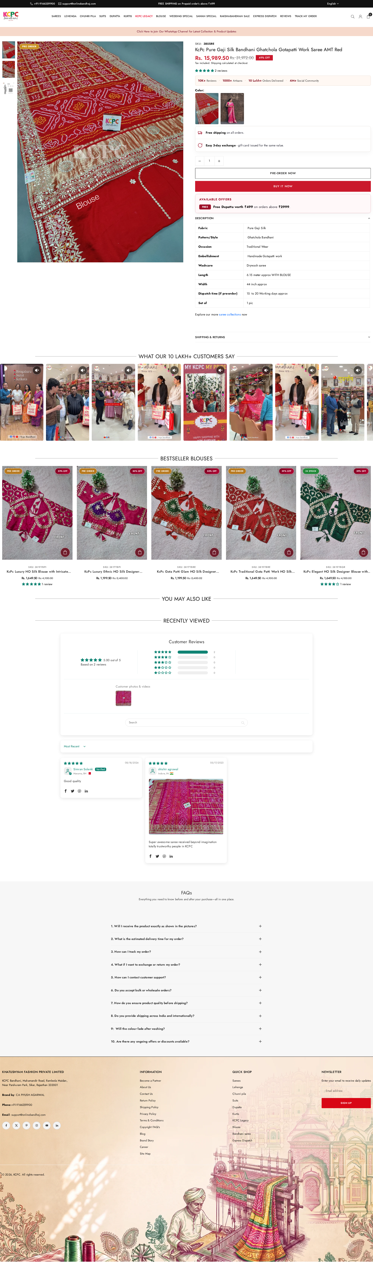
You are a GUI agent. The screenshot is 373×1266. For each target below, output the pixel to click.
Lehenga (70, 16)
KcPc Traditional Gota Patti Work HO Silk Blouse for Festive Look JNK (261, 571)
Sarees (56, 16)
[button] (173, 152)
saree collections (230, 314)
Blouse (161, 16)
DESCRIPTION (204, 218)
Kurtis (128, 16)
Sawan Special (206, 16)
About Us (145, 1087)
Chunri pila (88, 16)
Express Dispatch (265, 16)
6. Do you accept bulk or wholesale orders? (141, 990)
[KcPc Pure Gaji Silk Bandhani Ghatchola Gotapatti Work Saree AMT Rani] (232, 108)
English (331, 3)
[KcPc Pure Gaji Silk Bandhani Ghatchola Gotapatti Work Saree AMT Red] (207, 108)
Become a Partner (150, 1081)
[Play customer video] (21, 402)
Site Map (145, 1154)
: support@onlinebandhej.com (28, 1115)
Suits (102, 16)
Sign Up (346, 1103)
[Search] (353, 16)
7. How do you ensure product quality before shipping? (149, 1003)
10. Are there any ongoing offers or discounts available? (150, 1041)
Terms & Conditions (151, 1120)
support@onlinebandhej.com (79, 3)
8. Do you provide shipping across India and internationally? (152, 1016)
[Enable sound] (37, 370)
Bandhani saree (241, 1134)
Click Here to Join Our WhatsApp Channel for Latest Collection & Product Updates (186, 31)
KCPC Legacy (144, 16)
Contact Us (146, 1094)
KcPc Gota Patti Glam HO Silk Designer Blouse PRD (186, 571)
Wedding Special (181, 16)
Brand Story (147, 1140)
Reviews (285, 16)
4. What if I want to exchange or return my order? (145, 964)
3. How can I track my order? (131, 951)
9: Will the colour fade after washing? (138, 1029)
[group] (100, 152)
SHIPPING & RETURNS (210, 337)
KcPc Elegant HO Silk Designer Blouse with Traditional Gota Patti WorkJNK (335, 571)
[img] (73, 763)
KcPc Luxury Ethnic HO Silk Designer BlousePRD (111, 571)
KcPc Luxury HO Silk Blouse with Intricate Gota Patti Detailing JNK (37, 571)
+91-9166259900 (44, 3)
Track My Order (306, 16)
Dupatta (115, 16)
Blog (142, 1134)
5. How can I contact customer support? (138, 977)
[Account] (360, 16)
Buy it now (282, 186)
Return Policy (148, 1100)
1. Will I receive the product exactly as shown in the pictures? (154, 926)
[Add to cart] (65, 552)
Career (144, 1147)
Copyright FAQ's (150, 1127)
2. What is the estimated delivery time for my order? (147, 939)
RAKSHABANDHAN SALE (235, 16)
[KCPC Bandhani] (10, 15)
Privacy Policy (148, 1114)
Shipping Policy (149, 1107)
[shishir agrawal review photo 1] (186, 807)
